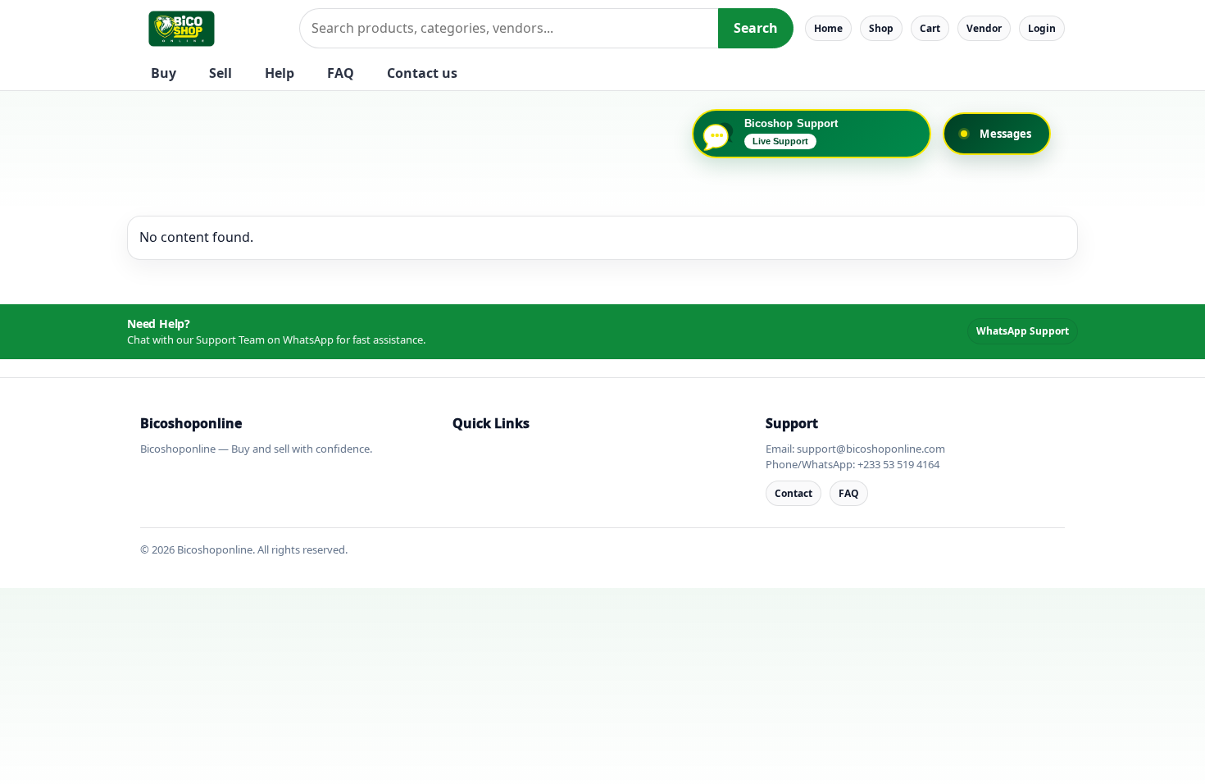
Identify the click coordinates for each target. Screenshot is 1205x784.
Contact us (422, 73)
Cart (930, 28)
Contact (793, 493)
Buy (163, 73)
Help (279, 73)
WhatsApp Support (1022, 331)
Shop (881, 28)
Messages (1005, 133)
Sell (220, 73)
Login (1042, 28)
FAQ (340, 73)
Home (828, 28)
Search (756, 28)
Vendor (984, 28)
